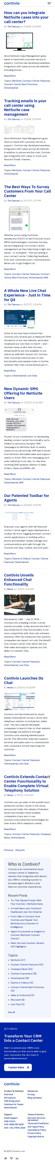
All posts (20, 850)
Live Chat (32, 375)
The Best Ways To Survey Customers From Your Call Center (27, 191)
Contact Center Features (36, 80)
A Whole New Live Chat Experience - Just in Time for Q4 (27, 295)
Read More (10, 75)
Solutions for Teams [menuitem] (13, 1104)
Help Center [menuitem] (10, 1121)
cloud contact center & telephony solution (25, 873)
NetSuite (17, 80)
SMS (46, 277)
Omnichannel (11, 87)
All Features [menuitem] (10, 1097)
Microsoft (17, 999)
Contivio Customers (24, 973)
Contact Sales (16, 1067)
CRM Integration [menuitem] (12, 1101)
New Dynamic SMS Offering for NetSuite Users (23, 393)
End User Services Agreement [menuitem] (36, 1119)
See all (11, 1012)
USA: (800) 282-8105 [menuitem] (14, 1124)
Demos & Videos (21, 558)
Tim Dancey (13, 26)
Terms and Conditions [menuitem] (38, 1123)
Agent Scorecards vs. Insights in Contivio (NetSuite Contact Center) (28, 935)
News (10, 589)
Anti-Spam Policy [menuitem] (36, 1126)
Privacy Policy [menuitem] (34, 1133)
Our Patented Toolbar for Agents (26, 497)
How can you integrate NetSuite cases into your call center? (26, 17)
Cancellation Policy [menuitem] (37, 1130)
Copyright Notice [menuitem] (36, 1136)
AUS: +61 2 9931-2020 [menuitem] (14, 1127)
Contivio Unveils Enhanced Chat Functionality (19, 580)
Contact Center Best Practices (20, 84)
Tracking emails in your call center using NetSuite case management (25, 107)
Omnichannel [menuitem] (10, 1107)
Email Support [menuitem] (11, 1118)
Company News (22, 969)
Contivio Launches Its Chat (23, 680)
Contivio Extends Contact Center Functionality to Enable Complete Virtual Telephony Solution (27, 783)
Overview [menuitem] (8, 1094)
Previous (8, 850)
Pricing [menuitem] (31, 1094)
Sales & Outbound (22, 995)
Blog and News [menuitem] (35, 1097)
